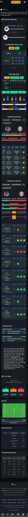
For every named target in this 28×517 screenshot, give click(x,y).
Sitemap (24, 502)
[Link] (4, 2)
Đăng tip (14, 2)
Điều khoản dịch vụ (22, 499)
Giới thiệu (4, 502)
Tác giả (19, 502)
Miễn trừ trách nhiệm (12, 502)
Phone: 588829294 (14, 510)
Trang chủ (5, 9)
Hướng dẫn (4, 499)
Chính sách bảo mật (12, 499)
